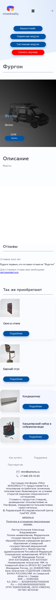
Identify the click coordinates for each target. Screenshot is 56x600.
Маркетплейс (28, 28)
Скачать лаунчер (27, 52)
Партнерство (15, 464)
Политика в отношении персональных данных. (28, 523)
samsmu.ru (28, 517)
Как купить (15, 457)
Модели (9, 125)
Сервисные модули (28, 36)
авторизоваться (9, 272)
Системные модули (28, 44)
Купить (14, 138)
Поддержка (40, 457)
